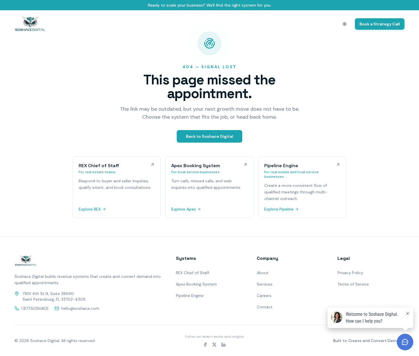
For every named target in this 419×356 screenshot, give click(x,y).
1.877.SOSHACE (35, 308)
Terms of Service (353, 284)
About (298, 24)
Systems (275, 24)
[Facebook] (205, 344)
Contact (322, 24)
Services (264, 284)
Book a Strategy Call (379, 24)
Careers (264, 295)
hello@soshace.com (80, 308)
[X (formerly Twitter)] (214, 344)
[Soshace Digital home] (30, 24)
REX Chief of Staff (192, 272)
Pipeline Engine (190, 295)
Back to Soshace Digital (209, 136)
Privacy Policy (350, 272)
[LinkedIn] (223, 344)
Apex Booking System (196, 284)
